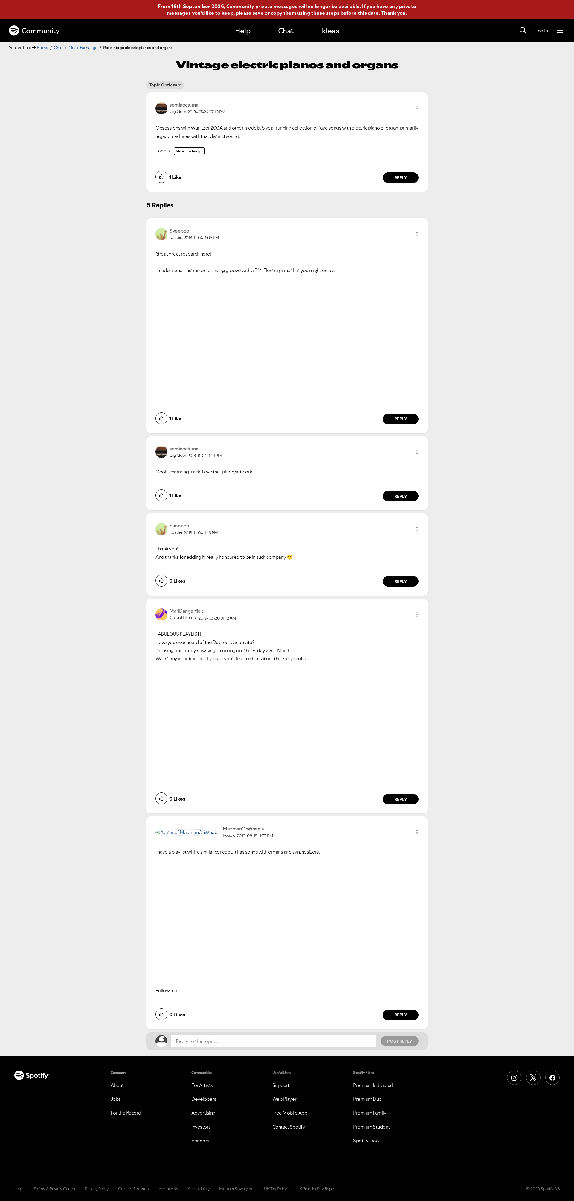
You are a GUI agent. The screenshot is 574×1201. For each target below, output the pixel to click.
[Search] (523, 30)
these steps (325, 13)
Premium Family (369, 1112)
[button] (417, 108)
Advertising (203, 1112)
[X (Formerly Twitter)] (533, 1078)
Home (42, 48)
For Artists (202, 1085)
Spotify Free (366, 1140)
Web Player (284, 1099)
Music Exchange (82, 48)
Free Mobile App (289, 1112)
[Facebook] (552, 1078)
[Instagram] (514, 1078)
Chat (286, 31)
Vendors (200, 1140)
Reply (400, 178)
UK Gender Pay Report (317, 1188)
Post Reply (399, 1041)
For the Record (126, 1112)
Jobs (116, 1099)
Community (40, 31)
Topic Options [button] (163, 85)
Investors (201, 1126)
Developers (203, 1099)
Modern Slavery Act (236, 1188)
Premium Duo (367, 1099)
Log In (541, 30)
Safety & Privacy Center (55, 1188)
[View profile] (161, 107)
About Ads (168, 1188)
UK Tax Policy (275, 1188)
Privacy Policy (97, 1188)
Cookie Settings (133, 1188)
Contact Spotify (288, 1126)
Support (281, 1085)
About (117, 1085)
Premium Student (371, 1126)
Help (243, 31)
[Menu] (560, 30)
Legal (19, 1188)
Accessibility (199, 1188)
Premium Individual (373, 1085)
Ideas (330, 31)
